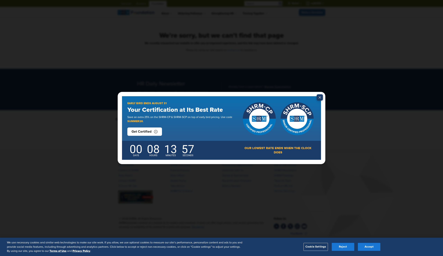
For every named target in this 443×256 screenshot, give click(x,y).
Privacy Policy (81, 251)
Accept (369, 246)
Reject (343, 246)
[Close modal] (320, 97)
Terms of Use (57, 251)
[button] (144, 131)
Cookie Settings (315, 246)
